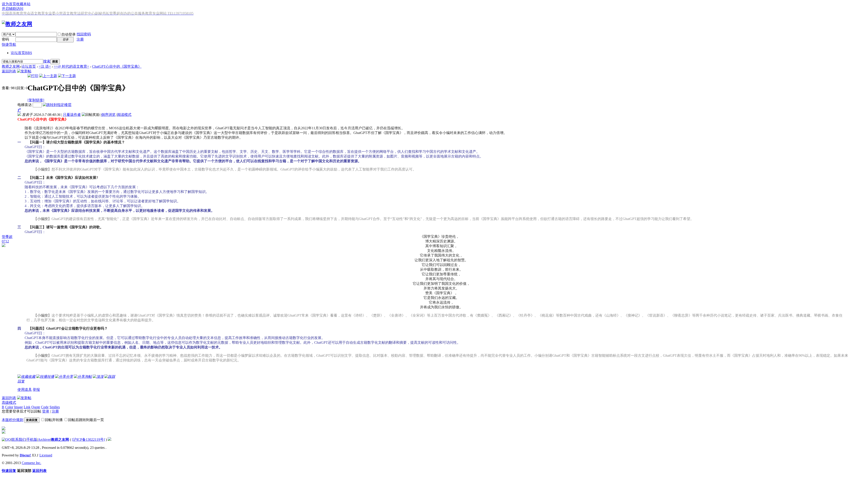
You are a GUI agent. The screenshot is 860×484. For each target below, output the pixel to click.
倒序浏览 (108, 115)
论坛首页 (21, 53)
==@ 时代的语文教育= (71, 66)
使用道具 (24, 389)
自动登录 (68, 34)
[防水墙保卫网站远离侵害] (109, 439)
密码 (5, 39)
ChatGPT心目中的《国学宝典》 (117, 66)
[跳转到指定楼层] (57, 105)
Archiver (44, 439)
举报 (36, 389)
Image (18, 407)
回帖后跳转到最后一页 (86, 420)
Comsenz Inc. (31, 463)
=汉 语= (45, 66)
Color (9, 407)
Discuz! (25, 455)
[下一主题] (67, 76)
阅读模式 (124, 115)
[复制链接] (36, 100)
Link (27, 407)
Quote (35, 407)
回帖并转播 (54, 420)
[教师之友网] (17, 24)
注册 (80, 39)
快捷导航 (9, 44)
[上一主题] (48, 76)
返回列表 (9, 71)
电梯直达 (24, 105)
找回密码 (84, 34)
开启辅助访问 (12, 9)
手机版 (31, 439)
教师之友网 (11, 66)
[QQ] (6, 439)
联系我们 (18, 439)
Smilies (54, 407)
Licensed (45, 455)
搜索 (46, 61)
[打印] (33, 76)
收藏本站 (23, 4)
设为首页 (9, 4)
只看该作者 (72, 115)
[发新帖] (24, 71)
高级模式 (9, 402)
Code (45, 407)
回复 (21, 381)
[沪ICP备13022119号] (88, 439)
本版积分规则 (12, 420)
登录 (45, 411)
